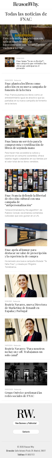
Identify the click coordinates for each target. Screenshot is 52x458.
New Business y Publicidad (26, 423)
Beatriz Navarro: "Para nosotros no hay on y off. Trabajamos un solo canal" (25, 352)
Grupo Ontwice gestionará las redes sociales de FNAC (23, 394)
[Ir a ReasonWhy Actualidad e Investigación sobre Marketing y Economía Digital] (26, 4)
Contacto (26, 431)
